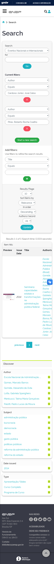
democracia (10, 428)
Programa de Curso (14, 492)
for (6, 54)
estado (7, 433)
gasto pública (11, 438)
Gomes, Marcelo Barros (47, 315)
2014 (6, 468)
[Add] (27, 178)
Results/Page (27, 188)
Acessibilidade (37, 526)
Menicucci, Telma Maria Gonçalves (21, 398)
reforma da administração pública (21, 449)
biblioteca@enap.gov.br (13, 544)
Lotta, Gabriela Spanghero (17, 393)
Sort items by (27, 197)
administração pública (15, 417)
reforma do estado (13, 454)
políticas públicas (13, 444)
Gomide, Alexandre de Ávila (18, 387)
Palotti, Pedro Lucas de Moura (19, 403)
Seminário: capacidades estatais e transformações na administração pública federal (32, 296)
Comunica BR (21, 3)
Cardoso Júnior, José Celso (48, 331)
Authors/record (27, 216)
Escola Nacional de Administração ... (22, 377)
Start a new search (27, 139)
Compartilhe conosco (38, 534)
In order (27, 206)
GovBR (4, 3)
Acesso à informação (42, 3)
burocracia (9, 422)
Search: (9, 45)
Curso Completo (12, 486)
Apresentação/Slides (15, 481)
